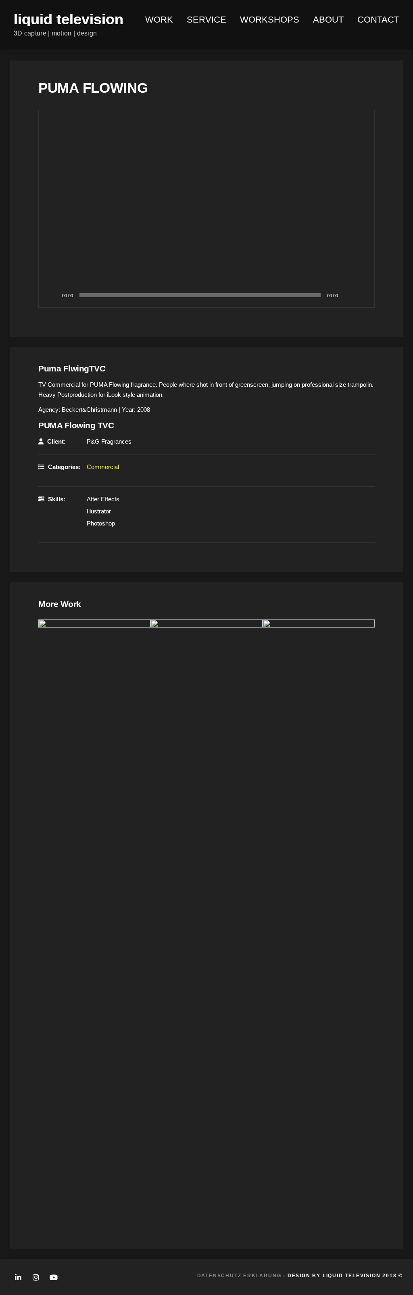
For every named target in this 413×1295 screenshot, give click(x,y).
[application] (206, 208)
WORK (159, 20)
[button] (206, 209)
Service (206, 20)
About (328, 20)
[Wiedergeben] (53, 295)
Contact (378, 20)
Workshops (269, 20)
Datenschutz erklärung (239, 1275)
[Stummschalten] (347, 295)
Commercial (103, 466)
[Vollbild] (360, 295)
